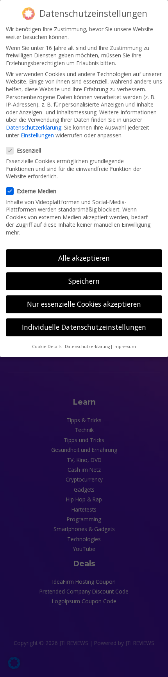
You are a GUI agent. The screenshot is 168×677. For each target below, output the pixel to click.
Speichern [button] (84, 281)
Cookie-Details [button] (46, 346)
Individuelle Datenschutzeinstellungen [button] (84, 327)
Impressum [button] (124, 346)
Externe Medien (36, 191)
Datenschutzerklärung (33, 127)
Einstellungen (37, 135)
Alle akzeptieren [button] (84, 258)
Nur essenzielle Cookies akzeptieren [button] (84, 304)
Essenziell (29, 150)
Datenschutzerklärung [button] (87, 346)
